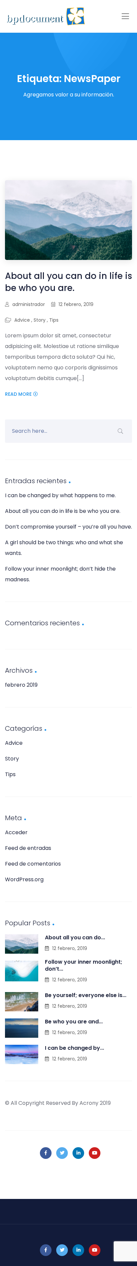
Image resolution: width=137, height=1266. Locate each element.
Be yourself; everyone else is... (85, 995)
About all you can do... (75, 937)
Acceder (16, 832)
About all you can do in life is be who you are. (68, 282)
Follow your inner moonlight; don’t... (83, 965)
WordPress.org (24, 879)
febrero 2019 (21, 685)
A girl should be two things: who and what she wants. (64, 548)
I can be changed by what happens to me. (60, 495)
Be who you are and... (74, 1021)
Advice (22, 320)
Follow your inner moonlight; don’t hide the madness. (60, 574)
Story (40, 320)
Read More (18, 394)
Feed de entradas (28, 848)
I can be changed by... (74, 1048)
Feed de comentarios (33, 864)
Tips (54, 320)
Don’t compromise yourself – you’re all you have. (68, 527)
